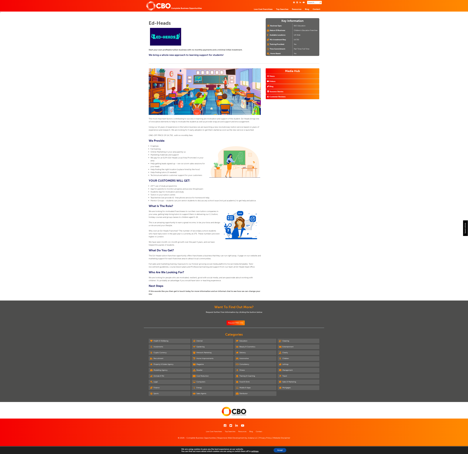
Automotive (244, 358)
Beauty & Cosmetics (247, 347)
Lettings (285, 364)
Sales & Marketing (289, 382)
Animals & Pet (158, 376)
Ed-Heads (160, 23)
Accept (280, 450)
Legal (155, 382)
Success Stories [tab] (276, 92)
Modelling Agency (160, 370)
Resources (296, 9)
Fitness (242, 370)
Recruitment (158, 358)
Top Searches (282, 9)
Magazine (200, 364)
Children (285, 358)
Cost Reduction (202, 376)
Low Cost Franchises (263, 9)
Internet (199, 341)
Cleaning (285, 341)
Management (287, 370)
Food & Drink (244, 382)
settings (254, 451)
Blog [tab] (271, 86)
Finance (156, 388)
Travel (284, 376)
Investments (158, 347)
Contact (316, 9)
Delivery (242, 353)
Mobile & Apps (245, 388)
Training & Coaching (247, 376)
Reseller (199, 370)
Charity (285, 353)
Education (243, 341)
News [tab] (272, 76)
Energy (199, 388)
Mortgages (286, 388)
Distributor (243, 393)
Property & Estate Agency (163, 364)
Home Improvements (204, 358)
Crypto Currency (160, 353)
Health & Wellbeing (160, 341)
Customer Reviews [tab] (277, 97)
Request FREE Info (235, 323)
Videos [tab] (272, 81)
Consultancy (244, 364)
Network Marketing (203, 353)
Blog (307, 9)
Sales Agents (201, 393)
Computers (200, 382)
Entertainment (287, 347)
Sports (156, 393)
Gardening (200, 347)
